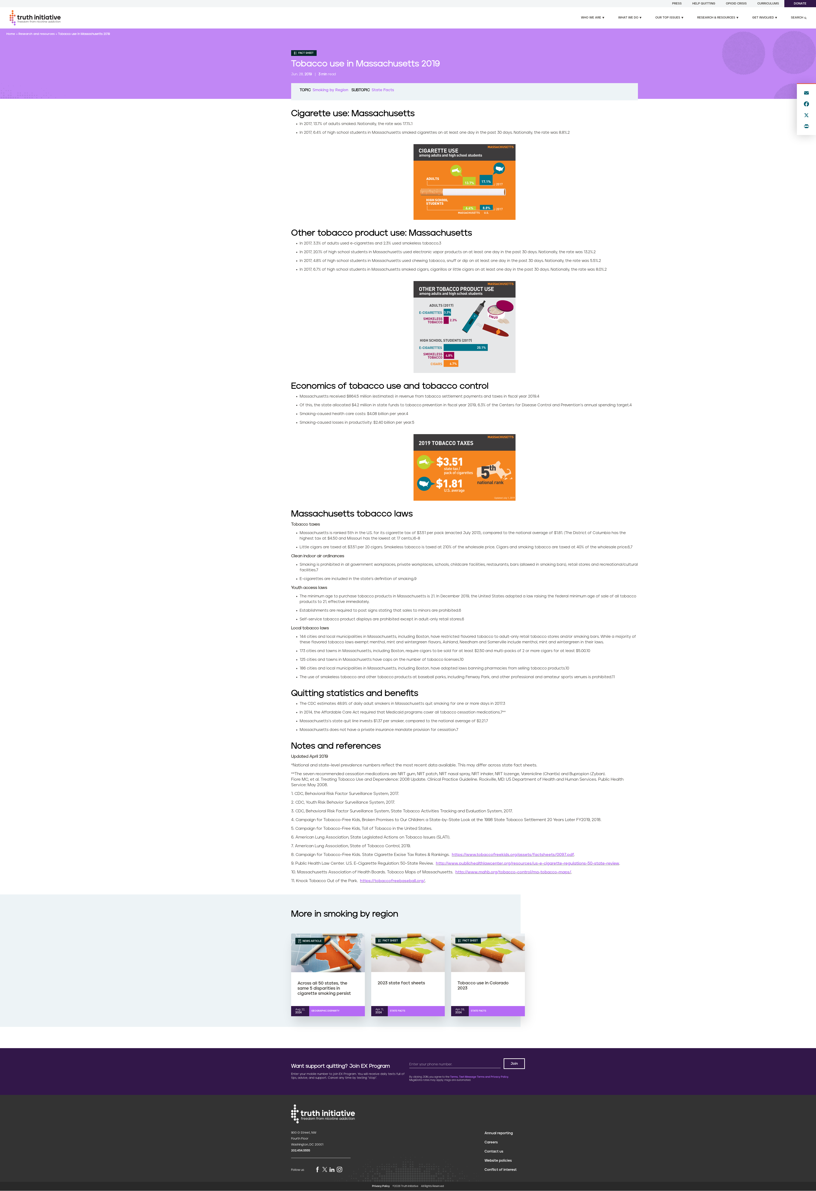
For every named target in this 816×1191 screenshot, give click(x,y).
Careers (491, 1142)
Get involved (763, 17)
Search (797, 17)
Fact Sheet (306, 53)
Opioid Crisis (736, 3)
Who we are (591, 17)
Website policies (498, 1160)
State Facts (383, 90)
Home (11, 34)
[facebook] (317, 1170)
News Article (312, 940)
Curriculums (768, 3)
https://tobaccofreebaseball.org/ (392, 881)
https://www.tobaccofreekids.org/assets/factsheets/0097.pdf (513, 855)
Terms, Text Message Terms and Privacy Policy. (479, 1077)
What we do (628, 17)
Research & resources (716, 17)
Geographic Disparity (325, 1011)
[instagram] (339, 1170)
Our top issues (667, 17)
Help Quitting (703, 3)
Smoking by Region (330, 90)
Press (677, 3)
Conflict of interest (500, 1169)
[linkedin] (332, 1170)
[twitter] (324, 1169)
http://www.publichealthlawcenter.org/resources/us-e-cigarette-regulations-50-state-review (527, 863)
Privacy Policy (381, 1186)
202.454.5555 (300, 1150)
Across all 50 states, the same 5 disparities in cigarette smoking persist (324, 988)
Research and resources (36, 34)
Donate (800, 3)
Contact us (493, 1151)
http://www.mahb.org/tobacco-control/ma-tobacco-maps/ (513, 872)
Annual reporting (498, 1133)
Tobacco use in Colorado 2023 (483, 985)
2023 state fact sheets (401, 983)
